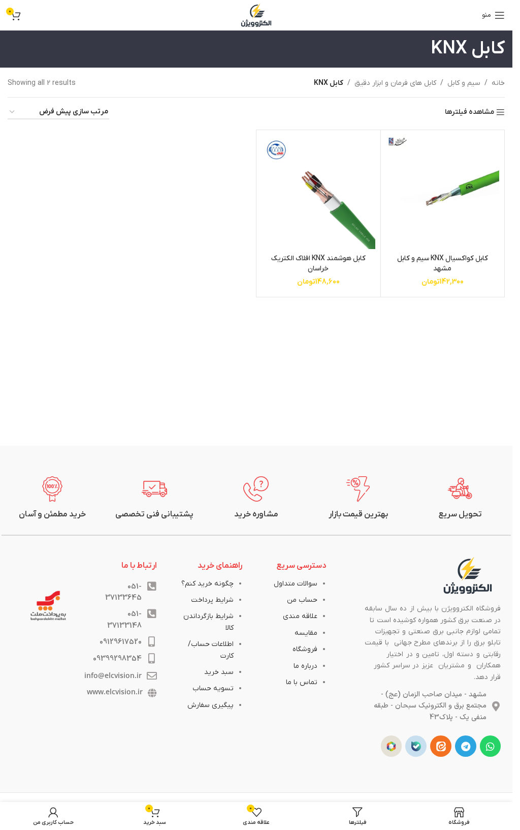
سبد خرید (219, 672)
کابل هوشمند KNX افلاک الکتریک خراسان (318, 263)
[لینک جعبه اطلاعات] (460, 498)
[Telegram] (465, 746)
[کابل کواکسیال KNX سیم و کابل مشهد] (443, 192)
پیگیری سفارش (210, 705)
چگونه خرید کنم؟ (207, 584)
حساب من (302, 600)
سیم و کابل (463, 83)
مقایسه (306, 633)
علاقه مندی (300, 616)
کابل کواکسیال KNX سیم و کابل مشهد (442, 263)
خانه (498, 83)
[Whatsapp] (490, 746)
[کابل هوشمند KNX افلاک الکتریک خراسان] (318, 192)
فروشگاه (304, 649)
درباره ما (305, 666)
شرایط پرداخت (212, 600)
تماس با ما (301, 682)
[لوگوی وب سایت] (256, 15)
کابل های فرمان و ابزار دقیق (395, 83)
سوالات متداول (295, 584)
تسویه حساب (213, 688)
